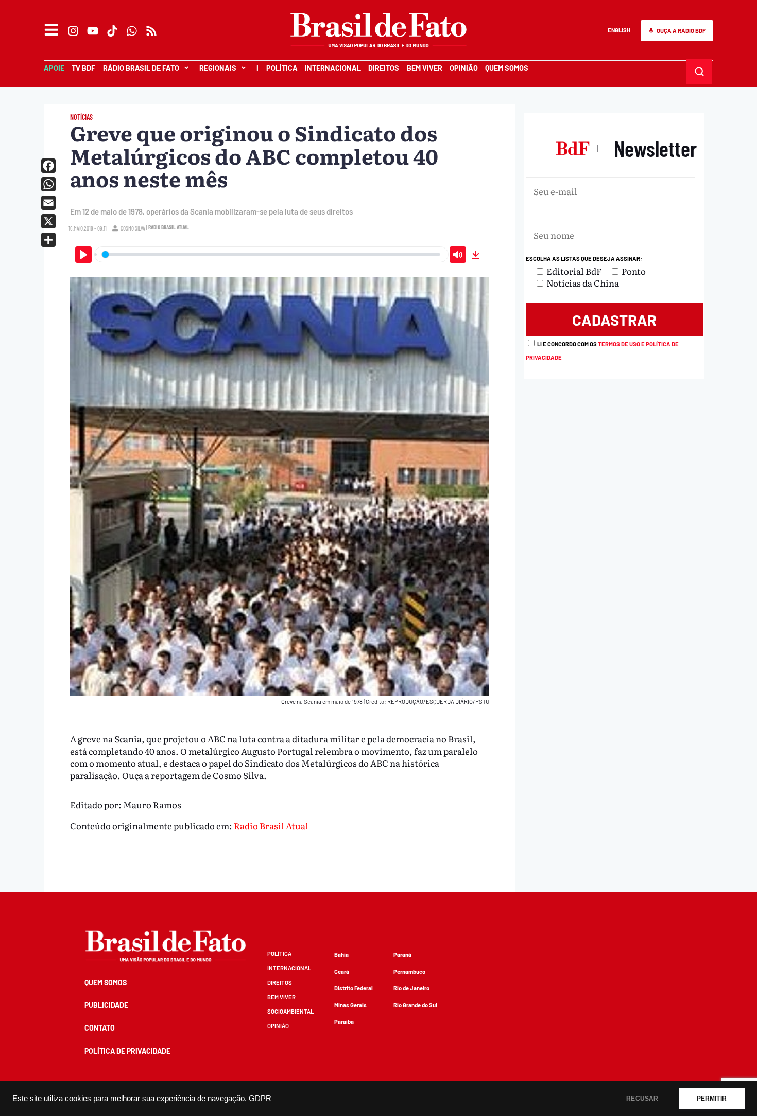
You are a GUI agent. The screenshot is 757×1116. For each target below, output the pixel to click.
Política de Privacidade (127, 1051)
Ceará (341, 971)
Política (282, 68)
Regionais (217, 68)
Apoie (54, 68)
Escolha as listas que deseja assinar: (584, 258)
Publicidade (106, 1005)
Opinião (464, 68)
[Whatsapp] (131, 31)
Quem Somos (506, 68)
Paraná (402, 954)
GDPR (260, 1098)
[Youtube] (92, 31)
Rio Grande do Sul (415, 1005)
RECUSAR (642, 1098)
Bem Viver (424, 68)
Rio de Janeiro (411, 988)
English (619, 30)
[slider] (271, 254)
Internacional (333, 68)
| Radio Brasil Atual (167, 227)
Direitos (383, 68)
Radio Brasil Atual (271, 825)
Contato (99, 1027)
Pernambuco (409, 971)
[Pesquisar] (699, 71)
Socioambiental (290, 1011)
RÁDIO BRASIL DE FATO (141, 68)
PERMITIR (712, 1098)
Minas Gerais (350, 1005)
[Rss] (151, 31)
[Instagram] (73, 31)
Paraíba (344, 1021)
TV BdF (83, 68)
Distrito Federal (353, 988)
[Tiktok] (112, 31)
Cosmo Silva (133, 228)
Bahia (341, 954)
